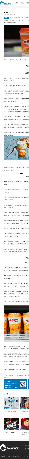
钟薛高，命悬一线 (10, 432)
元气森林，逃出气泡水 (11, 411)
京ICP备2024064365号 (23, 456)
